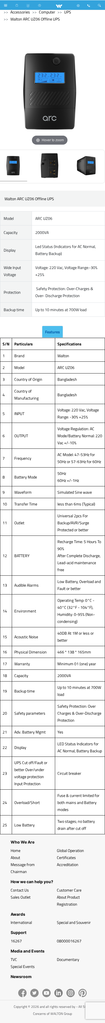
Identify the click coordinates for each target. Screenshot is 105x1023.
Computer (47, 12)
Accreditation (67, 864)
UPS (67, 12)
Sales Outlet (21, 897)
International (21, 922)
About (15, 857)
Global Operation (70, 850)
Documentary (68, 959)
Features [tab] (52, 332)
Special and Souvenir (74, 922)
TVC (14, 959)
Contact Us (20, 890)
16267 (16, 941)
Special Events (23, 966)
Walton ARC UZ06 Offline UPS (35, 19)
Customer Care (69, 890)
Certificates (66, 857)
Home (15, 850)
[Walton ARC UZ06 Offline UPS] (50, 166)
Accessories (20, 12)
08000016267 (69, 941)
